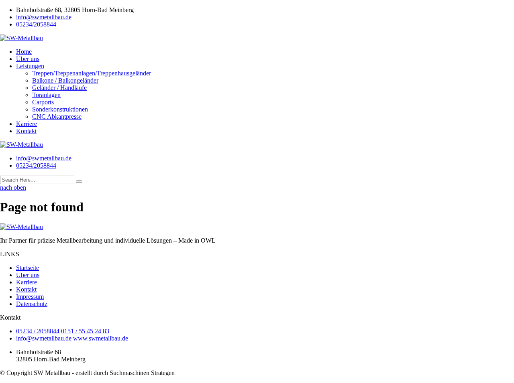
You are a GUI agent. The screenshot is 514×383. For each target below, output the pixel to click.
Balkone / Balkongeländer (65, 80)
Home (24, 51)
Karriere (26, 123)
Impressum (30, 296)
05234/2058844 (36, 24)
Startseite (27, 267)
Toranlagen (46, 94)
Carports (43, 102)
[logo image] (21, 144)
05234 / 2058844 (37, 331)
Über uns (27, 58)
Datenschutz (31, 303)
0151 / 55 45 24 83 (85, 331)
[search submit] (79, 181)
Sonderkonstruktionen (60, 109)
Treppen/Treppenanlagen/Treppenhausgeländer (91, 73)
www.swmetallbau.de (100, 338)
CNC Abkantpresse (57, 116)
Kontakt (26, 131)
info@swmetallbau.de (43, 17)
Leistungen (30, 66)
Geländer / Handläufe (59, 87)
